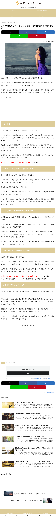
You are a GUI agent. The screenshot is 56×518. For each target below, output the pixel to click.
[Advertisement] (28, 109)
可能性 (13, 362)
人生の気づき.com (38, 378)
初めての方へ (10, 513)
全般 (4, 362)
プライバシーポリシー (28, 513)
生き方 (8, 362)
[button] (51, 322)
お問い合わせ (46, 513)
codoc (48, 378)
